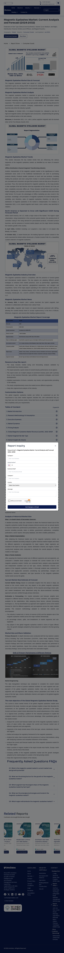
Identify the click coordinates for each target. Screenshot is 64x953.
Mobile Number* (12, 462)
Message (10, 489)
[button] (9, 465)
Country (10, 482)
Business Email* (12, 469)
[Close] (55, 446)
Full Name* (10, 455)
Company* (10, 475)
